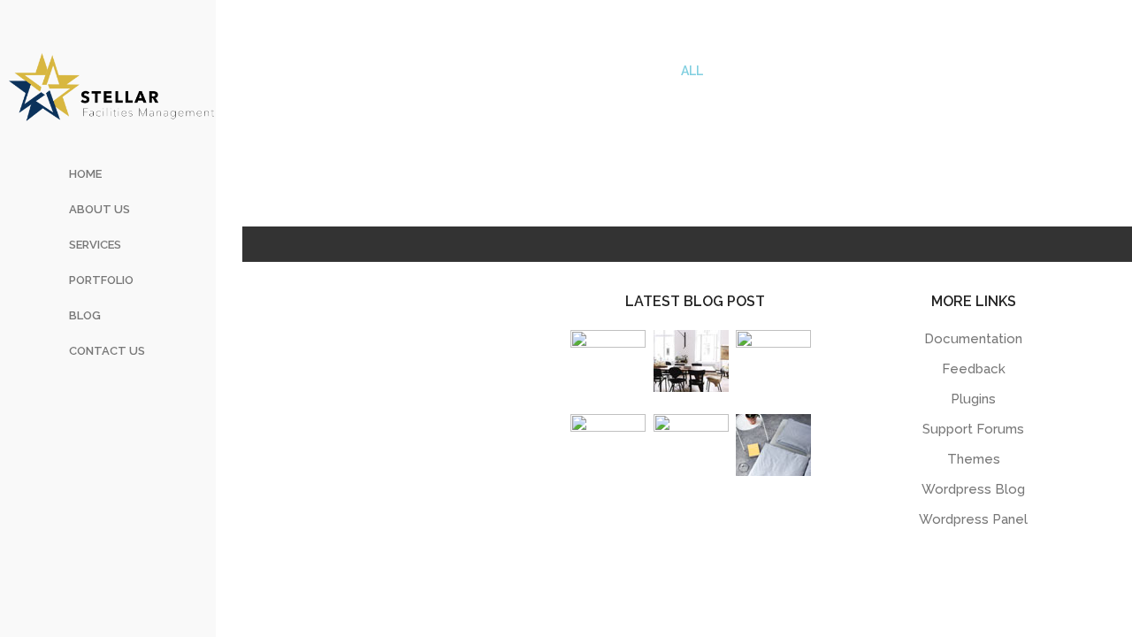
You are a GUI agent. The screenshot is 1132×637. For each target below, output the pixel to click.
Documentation (973, 339)
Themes (973, 459)
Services (95, 244)
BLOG (85, 315)
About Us (99, 209)
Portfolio (101, 280)
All (692, 71)
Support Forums (973, 429)
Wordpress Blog (973, 489)
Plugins (973, 399)
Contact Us (107, 350)
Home (85, 173)
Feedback (974, 369)
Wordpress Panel (973, 519)
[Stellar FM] (111, 86)
